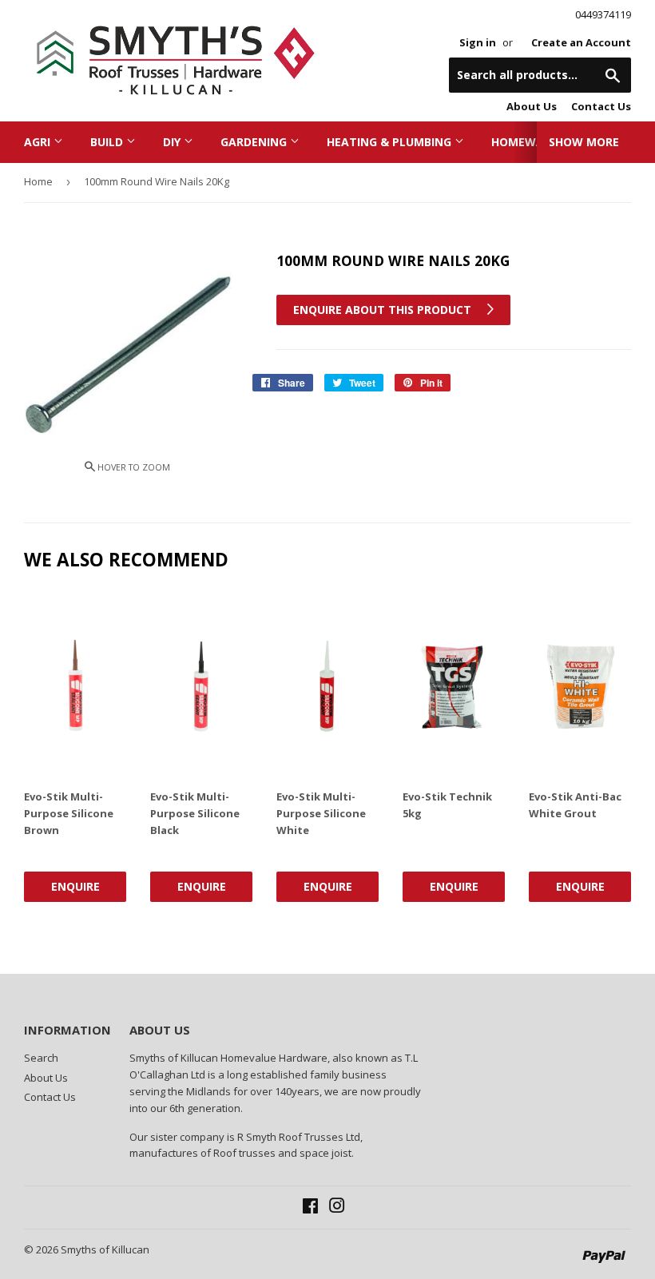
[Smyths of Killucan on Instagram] (337, 1208)
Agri (39, 141)
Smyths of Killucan (105, 1249)
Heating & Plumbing (391, 141)
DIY (173, 141)
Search (41, 1058)
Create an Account (581, 42)
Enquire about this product (383, 309)
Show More (584, 141)
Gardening (255, 141)
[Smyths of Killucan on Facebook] (310, 1208)
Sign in (477, 42)
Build (108, 141)
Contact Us (601, 106)
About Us (531, 106)
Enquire (75, 886)
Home (38, 181)
